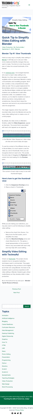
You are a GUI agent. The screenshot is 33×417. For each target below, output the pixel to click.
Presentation (6, 357)
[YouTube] (15, 413)
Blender (17, 49)
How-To (4, 342)
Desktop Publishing (8, 333)
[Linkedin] (20, 413)
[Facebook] (12, 413)
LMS (3, 348)
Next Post (16, 292)
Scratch (4, 369)
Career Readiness (7, 324)
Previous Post (16, 289)
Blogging (5, 321)
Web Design (5, 384)
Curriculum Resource (8, 327)
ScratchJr (5, 372)
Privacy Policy (19, 410)
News (4, 351)
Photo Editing (6, 354)
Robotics (5, 366)
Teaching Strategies (8, 378)
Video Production (7, 47)
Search (27, 306)
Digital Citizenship (7, 336)
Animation (5, 315)
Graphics (5, 339)
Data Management (7, 330)
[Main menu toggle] (29, 5)
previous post (10, 73)
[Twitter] (18, 413)
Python (4, 363)
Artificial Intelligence (8, 318)
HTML (4, 345)
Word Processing (7, 387)
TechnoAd (12, 259)
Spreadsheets (6, 375)
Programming (6, 360)
